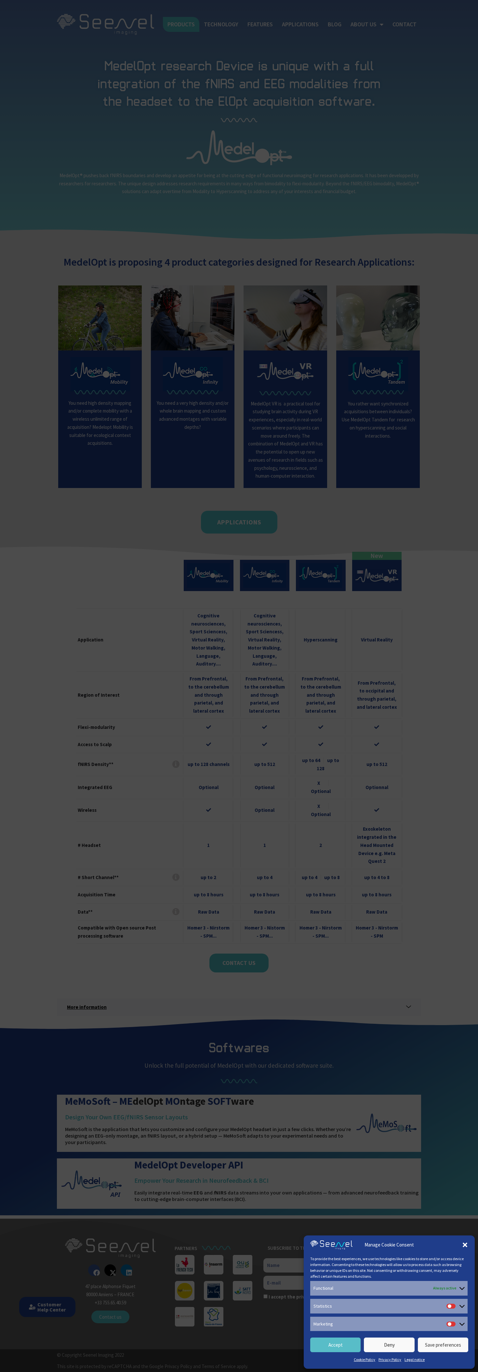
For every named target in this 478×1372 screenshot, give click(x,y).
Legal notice (415, 1359)
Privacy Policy (389, 1359)
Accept (335, 1345)
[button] (465, 1245)
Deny (389, 1345)
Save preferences (443, 1345)
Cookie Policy (364, 1359)
